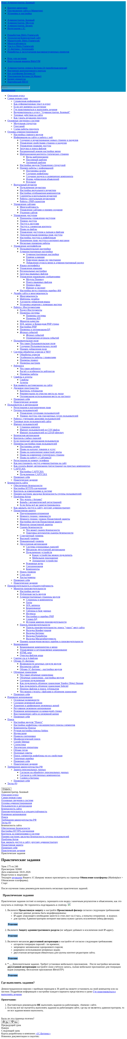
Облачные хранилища (25, 672)
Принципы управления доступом (37, 218)
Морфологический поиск (27, 739)
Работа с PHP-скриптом (32, 201)
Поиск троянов (28, 571)
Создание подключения (32, 680)
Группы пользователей (26, 410)
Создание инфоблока (37, 173)
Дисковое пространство (26, 388)
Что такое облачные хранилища (36, 675)
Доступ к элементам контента (35, 226)
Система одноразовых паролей (42, 546)
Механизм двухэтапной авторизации (45, 549)
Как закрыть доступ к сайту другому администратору (42, 507)
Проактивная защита (25, 510)
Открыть (6, 789)
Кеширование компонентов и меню (38, 647)
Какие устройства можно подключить (52, 555)
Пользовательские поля (26, 340)
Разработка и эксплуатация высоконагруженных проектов (38, 51)
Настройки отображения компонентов (40, 193)
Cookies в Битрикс (29, 778)
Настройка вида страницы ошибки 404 (40, 290)
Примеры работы (29, 374)
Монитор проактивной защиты (36, 524)
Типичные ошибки (24, 758)
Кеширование (33, 608)
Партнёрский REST (17, 81)
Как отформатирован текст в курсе (32, 104)
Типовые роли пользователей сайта (32, 421)
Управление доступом (25, 215)
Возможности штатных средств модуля (40, 663)
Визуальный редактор (25, 184)
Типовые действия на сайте (28, 115)
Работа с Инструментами (27, 307)
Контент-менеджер (17, 7)
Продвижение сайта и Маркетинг (25, 10)
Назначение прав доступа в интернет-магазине (44, 240)
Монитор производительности (30, 588)
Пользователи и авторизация (22, 404)
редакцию (17, 877)
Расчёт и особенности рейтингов (37, 371)
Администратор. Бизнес (20, 25)
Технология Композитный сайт (24, 38)
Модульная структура (25, 123)
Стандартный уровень (31, 535)
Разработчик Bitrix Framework (23, 35)
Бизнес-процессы (16, 79)
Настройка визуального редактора (38, 190)
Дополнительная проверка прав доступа (41, 234)
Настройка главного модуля (28, 134)
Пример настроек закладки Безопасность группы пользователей (47, 493)
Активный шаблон (36, 162)
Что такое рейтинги (30, 368)
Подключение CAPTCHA (33, 474)
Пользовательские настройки (35, 248)
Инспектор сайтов (29, 666)
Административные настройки (36, 251)
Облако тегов (21, 750)
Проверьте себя (22, 399)
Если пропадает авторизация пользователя (36, 441)
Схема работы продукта (26, 129)
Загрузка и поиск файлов (33, 148)
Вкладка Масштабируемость (41, 638)
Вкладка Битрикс (35, 633)
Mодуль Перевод (35, 279)
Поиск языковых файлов (39, 282)
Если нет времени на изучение (30, 106)
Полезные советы (23, 753)
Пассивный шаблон (36, 159)
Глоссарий (19, 126)
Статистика (20, 744)
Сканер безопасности (31, 527)
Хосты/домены (27, 577)
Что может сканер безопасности (43, 530)
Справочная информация (27, 101)
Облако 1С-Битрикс (24, 661)
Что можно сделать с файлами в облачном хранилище (48, 691)
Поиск (10, 719)
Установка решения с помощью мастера (41, 304)
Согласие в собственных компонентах (40, 775)
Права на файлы (28, 229)
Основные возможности (26, 700)
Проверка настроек (30, 363)
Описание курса (16, 95)
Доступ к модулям (29, 223)
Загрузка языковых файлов (34, 273)
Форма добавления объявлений (42, 179)
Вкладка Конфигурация (38, 630)
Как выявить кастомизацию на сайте (33, 385)
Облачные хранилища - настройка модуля (42, 677)
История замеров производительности (46, 622)
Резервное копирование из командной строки (38, 711)
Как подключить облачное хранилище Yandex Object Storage (51, 683)
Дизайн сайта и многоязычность (31, 293)
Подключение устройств (39, 552)
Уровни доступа (28, 221)
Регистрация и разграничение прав (32, 407)
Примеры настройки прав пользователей (35, 443)
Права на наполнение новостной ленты (41, 452)
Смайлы (24, 379)
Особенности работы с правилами (38, 357)
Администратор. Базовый (21, 20)
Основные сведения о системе (23, 120)
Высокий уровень (29, 538)
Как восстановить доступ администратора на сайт (40, 463)
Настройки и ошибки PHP (40, 616)
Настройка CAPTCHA (32, 471)
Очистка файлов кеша (31, 655)
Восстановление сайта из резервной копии (36, 714)
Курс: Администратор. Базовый (18, 2)
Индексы (31, 613)
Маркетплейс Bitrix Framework (23, 40)
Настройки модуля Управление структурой (43, 165)
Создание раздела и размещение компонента (49, 176)
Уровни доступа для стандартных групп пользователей (49, 416)
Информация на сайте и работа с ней (33, 137)
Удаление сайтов (28, 212)
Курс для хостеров (17, 58)
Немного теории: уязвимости (35, 516)
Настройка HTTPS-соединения (30, 488)
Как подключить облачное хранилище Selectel (44, 686)
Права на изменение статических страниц (42, 455)
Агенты (24, 382)
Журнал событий (29, 332)
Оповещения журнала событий (42, 338)
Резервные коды (34, 563)
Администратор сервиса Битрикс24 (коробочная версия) (37, 68)
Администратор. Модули (20, 23)
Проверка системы (30, 312)
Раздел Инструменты (31, 310)
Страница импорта (30, 427)
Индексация (20, 733)
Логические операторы (26, 747)
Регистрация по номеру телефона (31, 460)
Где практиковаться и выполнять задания (35, 109)
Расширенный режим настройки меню (40, 151)
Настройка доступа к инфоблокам (38, 237)
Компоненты (33, 569)
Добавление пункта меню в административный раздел (55, 262)
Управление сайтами (25, 204)
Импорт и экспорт (35, 287)
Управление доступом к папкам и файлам (42, 232)
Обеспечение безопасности (28, 485)
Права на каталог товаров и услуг (38, 449)
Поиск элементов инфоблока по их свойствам (38, 755)
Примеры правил (29, 360)
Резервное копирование (20, 697)
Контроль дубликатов (31, 390)
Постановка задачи (36, 170)
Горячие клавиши (35, 257)
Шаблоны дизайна (29, 299)
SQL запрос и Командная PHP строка (39, 324)
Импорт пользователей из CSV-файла (40, 429)
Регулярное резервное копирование (32, 708)
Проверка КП (33, 318)
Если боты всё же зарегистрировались (40, 505)
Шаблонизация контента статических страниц (44, 154)
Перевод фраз (33, 285)
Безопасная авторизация (26, 435)
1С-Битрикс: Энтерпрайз (20, 49)
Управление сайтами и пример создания (41, 209)
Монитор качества (29, 321)
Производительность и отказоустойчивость (30, 585)
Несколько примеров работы (35, 243)
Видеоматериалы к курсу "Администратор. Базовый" (42, 112)
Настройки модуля (29, 591)
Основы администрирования (22, 131)
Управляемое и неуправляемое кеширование (43, 649)
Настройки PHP (28, 326)
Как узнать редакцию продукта (30, 118)
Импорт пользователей (26, 424)
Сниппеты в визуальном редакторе (38, 195)
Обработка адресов (30, 354)
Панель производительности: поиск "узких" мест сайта (55, 627)
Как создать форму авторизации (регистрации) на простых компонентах (52, 466)
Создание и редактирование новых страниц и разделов (49, 140)
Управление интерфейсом (27, 246)
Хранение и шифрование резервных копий (36, 705)
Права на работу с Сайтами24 (35, 457)
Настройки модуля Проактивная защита (41, 521)
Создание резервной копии (28, 702)
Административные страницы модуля (40, 597)
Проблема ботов (22, 496)
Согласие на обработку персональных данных (44, 772)
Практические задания (25, 402)
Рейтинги (19, 365)
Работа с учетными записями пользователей (37, 418)
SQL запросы (33, 605)
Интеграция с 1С (16, 28)
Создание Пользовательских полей (38, 346)
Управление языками (31, 268)
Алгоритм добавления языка (35, 301)
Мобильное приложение (45, 558)
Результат (31, 182)
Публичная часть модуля (33, 594)
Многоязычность (29, 296)
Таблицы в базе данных (38, 610)
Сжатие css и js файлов (26, 658)
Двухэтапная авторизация (33, 544)
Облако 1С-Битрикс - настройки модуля (41, 669)
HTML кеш (26, 652)
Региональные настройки (33, 271)
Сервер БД (31, 619)
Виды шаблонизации (37, 157)
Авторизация (8, 90)
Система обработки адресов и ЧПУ (32, 351)
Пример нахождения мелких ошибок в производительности (51, 641)
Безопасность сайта (17, 482)
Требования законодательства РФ (25, 766)
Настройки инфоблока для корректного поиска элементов (44, 725)
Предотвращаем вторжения (34, 513)
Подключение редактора (33, 187)
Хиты (29, 602)
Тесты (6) (12, 783)
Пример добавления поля (33, 349)
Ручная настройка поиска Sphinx (31, 730)
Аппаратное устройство (45, 560)
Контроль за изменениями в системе (33, 491)
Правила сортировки (25, 736)
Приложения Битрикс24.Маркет (24, 76)
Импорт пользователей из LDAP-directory (42, 432)
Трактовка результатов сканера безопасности (49, 532)
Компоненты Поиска (25, 727)
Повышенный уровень (32, 541)
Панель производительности (35, 624)
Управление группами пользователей (39, 413)
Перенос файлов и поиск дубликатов (39, 688)
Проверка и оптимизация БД (35, 329)
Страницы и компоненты (39, 599)
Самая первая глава (17, 98)
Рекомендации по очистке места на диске (42, 393)
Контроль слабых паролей (27, 438)
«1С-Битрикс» (43, 1033)
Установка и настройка (19, 13)
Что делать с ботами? (31, 499)
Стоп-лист (25, 574)
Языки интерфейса (30, 265)
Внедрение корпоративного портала (26, 70)
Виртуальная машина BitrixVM (23, 61)
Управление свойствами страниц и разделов (43, 143)
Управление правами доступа (35, 145)
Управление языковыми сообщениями (40, 276)
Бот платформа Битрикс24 (21, 73)
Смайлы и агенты (23, 377)
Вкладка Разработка (36, 636)
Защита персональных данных (30, 769)
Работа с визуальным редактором (37, 198)
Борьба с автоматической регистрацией (40, 502)
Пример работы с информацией (36, 168)
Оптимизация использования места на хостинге (45, 396)
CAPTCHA (20, 468)
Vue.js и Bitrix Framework (20, 46)
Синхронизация (34, 566)
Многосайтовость (16, 43)
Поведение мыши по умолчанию (43, 260)
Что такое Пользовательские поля (37, 343)
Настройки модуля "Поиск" (28, 722)
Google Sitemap (21, 741)
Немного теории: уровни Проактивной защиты (45, 519)
